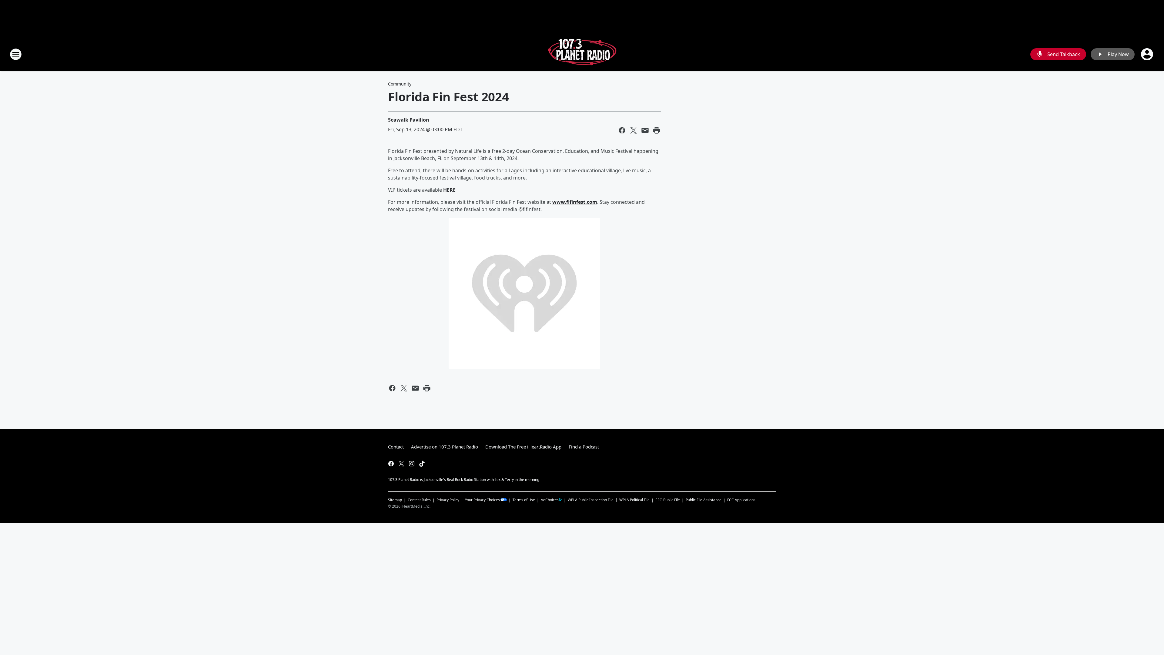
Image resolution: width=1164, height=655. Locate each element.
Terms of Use (524, 499)
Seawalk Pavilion (408, 119)
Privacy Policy (447, 499)
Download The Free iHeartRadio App (523, 447)
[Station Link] (582, 54)
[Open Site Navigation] (16, 54)
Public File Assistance (703, 499)
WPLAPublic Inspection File (591, 499)
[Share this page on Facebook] (622, 130)
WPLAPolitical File (634, 499)
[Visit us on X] (401, 463)
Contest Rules (419, 499)
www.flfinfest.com (574, 202)
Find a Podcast (584, 447)
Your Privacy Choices (482, 499)
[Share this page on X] (633, 130)
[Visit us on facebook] (391, 463)
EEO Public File (667, 499)
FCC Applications (741, 499)
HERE (449, 189)
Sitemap (395, 499)
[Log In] (1147, 54)
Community (399, 84)
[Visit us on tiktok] (422, 463)
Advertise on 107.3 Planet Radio (444, 447)
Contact (396, 447)
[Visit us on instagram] (411, 463)
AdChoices (550, 499)
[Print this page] (656, 130)
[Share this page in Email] (645, 130)
